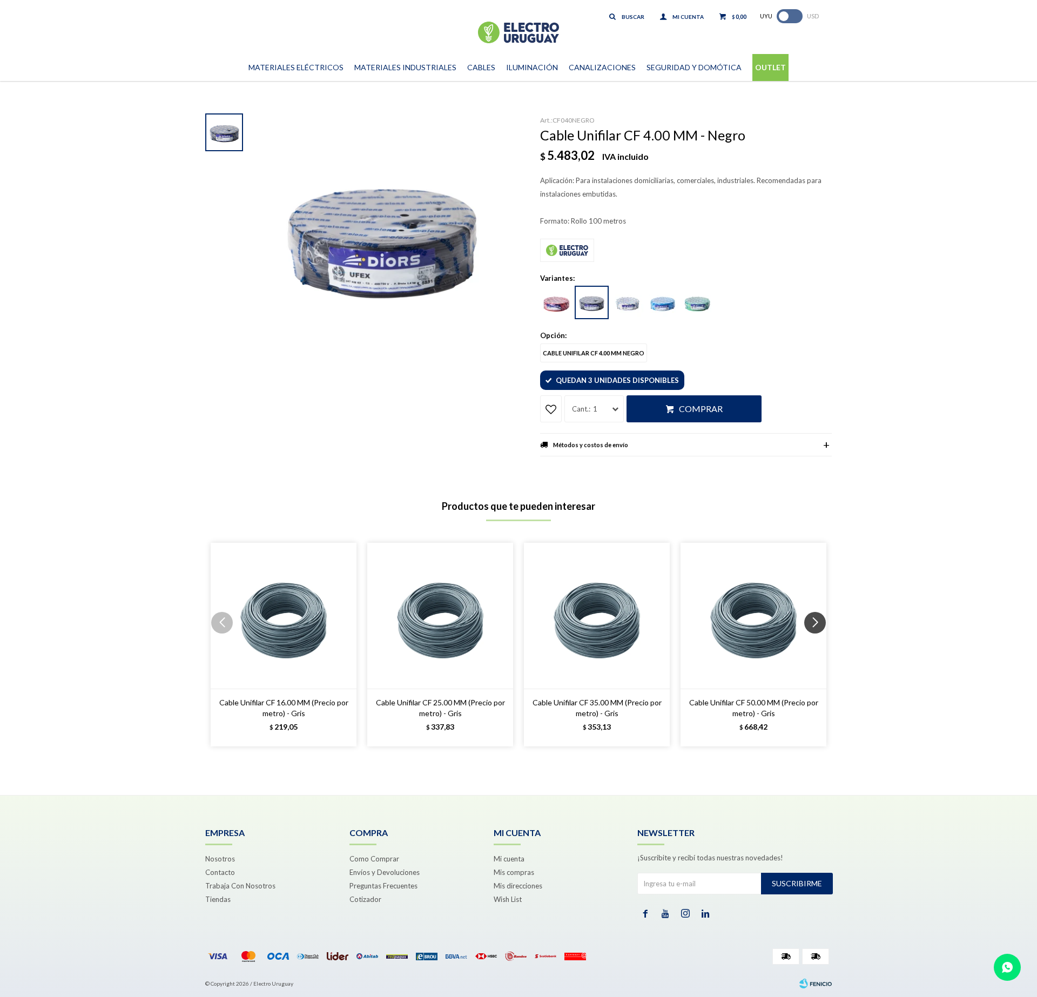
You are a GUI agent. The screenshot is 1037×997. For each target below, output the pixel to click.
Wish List (508, 899)
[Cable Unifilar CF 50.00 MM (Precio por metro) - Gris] (753, 616)
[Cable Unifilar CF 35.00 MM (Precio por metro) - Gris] (597, 616)
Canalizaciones (602, 67)
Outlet (770, 67)
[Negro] (591, 302)
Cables (481, 67)
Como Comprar (374, 858)
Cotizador (365, 899)
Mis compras (514, 872)
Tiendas (218, 899)
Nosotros (220, 858)
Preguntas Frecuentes (383, 885)
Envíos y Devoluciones (384, 872)
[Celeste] (662, 303)
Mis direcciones (518, 885)
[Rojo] (556, 303)
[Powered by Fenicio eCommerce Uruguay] (815, 983)
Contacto (220, 872)
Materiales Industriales (405, 67)
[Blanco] (627, 303)
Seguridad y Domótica (694, 67)
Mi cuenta (509, 858)
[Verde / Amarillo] (697, 303)
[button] (819, 644)
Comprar (701, 408)
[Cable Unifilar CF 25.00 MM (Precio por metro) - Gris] (440, 616)
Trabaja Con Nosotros (240, 885)
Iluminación (532, 67)
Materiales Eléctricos (296, 67)
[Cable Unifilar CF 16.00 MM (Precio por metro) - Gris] (283, 616)
